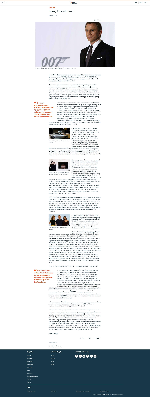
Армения (29, 373)
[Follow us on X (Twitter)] (80, 356)
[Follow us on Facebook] (76, 356)
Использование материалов (83, 391)
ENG (141, 2)
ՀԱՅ (145, 2)
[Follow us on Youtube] (83, 356)
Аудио (52, 364)
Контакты (54, 391)
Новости (29, 355)
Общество (29, 361)
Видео (52, 355)
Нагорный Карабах (32, 376)
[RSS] (91, 356)
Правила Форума (104, 391)
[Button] (97, 20)
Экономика (30, 364)
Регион (29, 379)
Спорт (28, 370)
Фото (52, 361)
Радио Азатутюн (31, 391)
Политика (29, 358)
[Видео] (136, 3)
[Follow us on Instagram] (87, 356)
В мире (29, 382)
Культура (52, 7)
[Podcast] (95, 356)
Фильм (53, 358)
